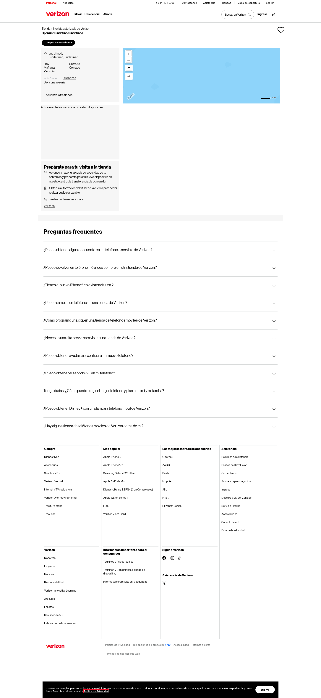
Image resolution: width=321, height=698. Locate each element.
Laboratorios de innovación (60, 623)
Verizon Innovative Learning (60, 590)
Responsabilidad (54, 582)
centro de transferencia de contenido (82, 181)
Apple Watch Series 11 (116, 497)
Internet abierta (201, 644)
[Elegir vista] (129, 68)
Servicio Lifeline (230, 505)
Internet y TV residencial (58, 489)
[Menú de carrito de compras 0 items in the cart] (273, 14)
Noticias (49, 574)
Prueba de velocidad (233, 530)
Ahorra (108, 14)
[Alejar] (129, 60)
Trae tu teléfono (53, 505)
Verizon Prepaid (53, 481)
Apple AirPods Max (114, 481)
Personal (51, 2)
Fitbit (165, 497)
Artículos (49, 598)
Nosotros (50, 557)
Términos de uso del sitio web (122, 653)
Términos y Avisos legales (118, 561)
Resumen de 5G (53, 615)
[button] (281, 30)
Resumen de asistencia (234, 456)
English (270, 2)
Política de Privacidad (117, 644)
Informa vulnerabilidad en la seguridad (125, 581)
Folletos (49, 606)
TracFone (49, 514)
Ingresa (225, 489)
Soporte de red (230, 522)
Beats (165, 473)
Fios (105, 505)
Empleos (49, 566)
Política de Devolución (234, 465)
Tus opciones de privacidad (149, 644)
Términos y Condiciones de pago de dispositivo (124, 571)
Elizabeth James (172, 505)
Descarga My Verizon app (236, 497)
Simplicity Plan (52, 473)
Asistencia (209, 2)
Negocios (68, 2)
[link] (58, 95)
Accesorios (51, 465)
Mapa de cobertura (248, 2)
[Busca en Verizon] (237, 14)
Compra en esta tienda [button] (58, 42)
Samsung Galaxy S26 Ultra (118, 473)
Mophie (166, 481)
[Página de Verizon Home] (57, 13)
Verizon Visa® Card (114, 514)
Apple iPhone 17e (113, 465)
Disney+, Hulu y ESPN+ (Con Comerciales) (128, 489)
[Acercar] (129, 53)
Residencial (92, 14)
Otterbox (167, 456)
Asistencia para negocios (236, 481)
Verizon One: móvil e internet (60, 497)
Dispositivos (51, 456)
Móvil (78, 14)
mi (128, 76)
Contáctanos (189, 2)
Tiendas (226, 2)
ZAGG (166, 465)
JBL (164, 489)
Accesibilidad (229, 514)
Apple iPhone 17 (112, 456)
